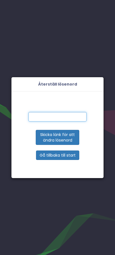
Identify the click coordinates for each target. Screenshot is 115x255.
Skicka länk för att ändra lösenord (57, 137)
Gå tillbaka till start (58, 155)
